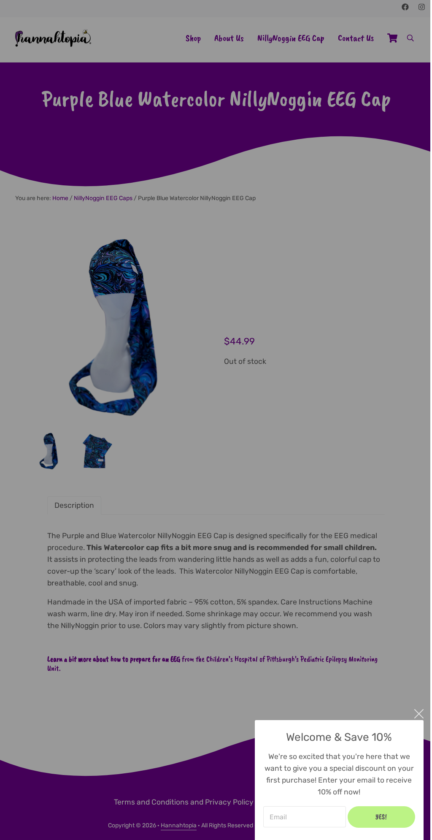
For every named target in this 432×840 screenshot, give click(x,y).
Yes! (381, 817)
